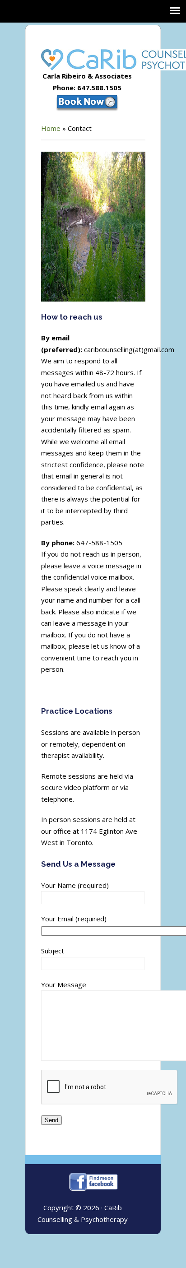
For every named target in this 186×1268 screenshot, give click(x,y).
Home (50, 128)
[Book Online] (87, 101)
